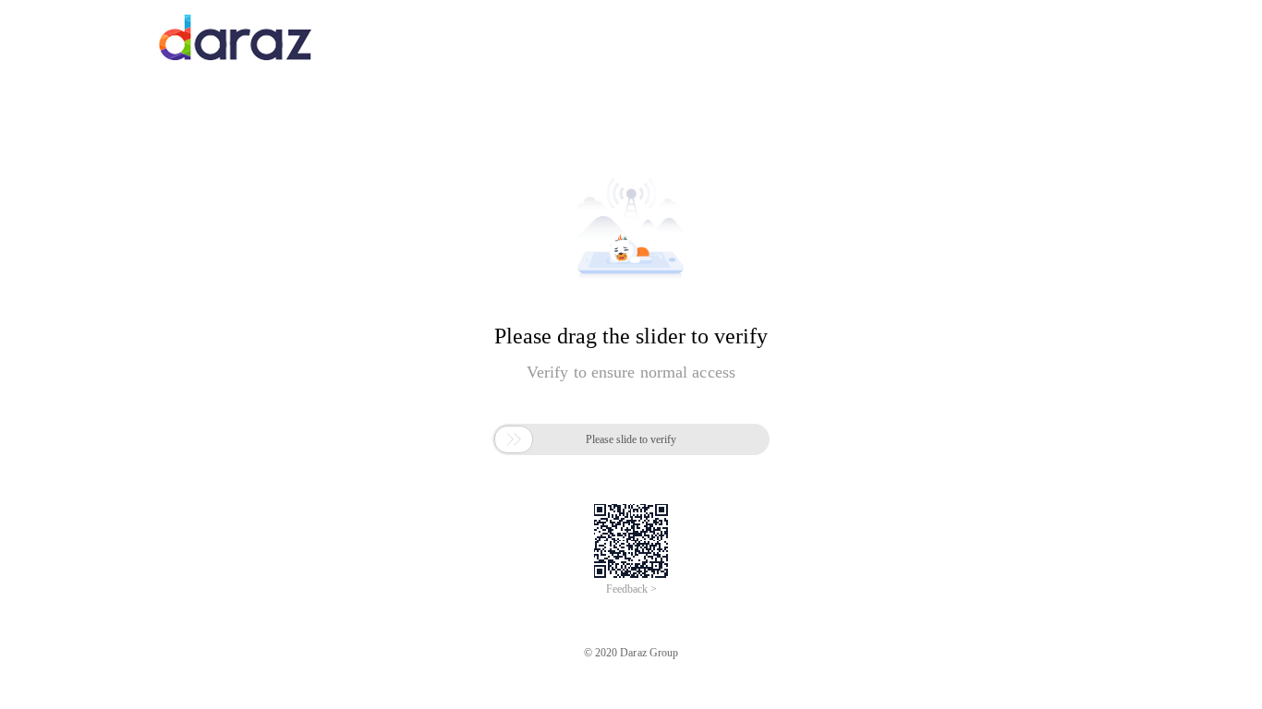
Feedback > (631, 589)
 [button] (514, 439)
